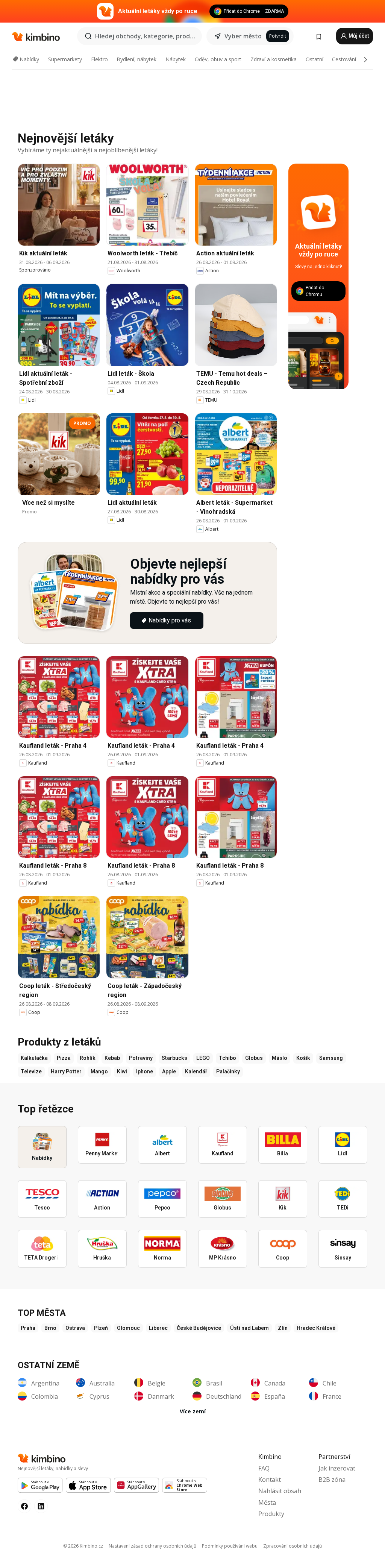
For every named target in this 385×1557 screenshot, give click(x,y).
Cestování (344, 59)
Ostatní (314, 59)
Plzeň (101, 1328)
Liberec (158, 1328)
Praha (28, 1328)
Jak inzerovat (336, 1468)
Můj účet (358, 36)
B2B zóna (332, 1479)
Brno (50, 1328)
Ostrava (75, 1328)
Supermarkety (65, 59)
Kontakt (269, 1479)
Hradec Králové (316, 1328)
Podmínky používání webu (230, 1546)
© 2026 (83, 1546)
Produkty (271, 1514)
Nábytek (175, 59)
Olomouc (128, 1328)
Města (267, 1502)
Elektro (99, 59)
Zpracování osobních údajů (292, 1546)
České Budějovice (199, 1328)
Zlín (283, 1328)
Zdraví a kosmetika (273, 59)
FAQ (264, 1468)
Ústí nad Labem (249, 1328)
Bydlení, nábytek (136, 59)
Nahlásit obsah (279, 1491)
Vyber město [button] (243, 36)
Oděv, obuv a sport (218, 59)
